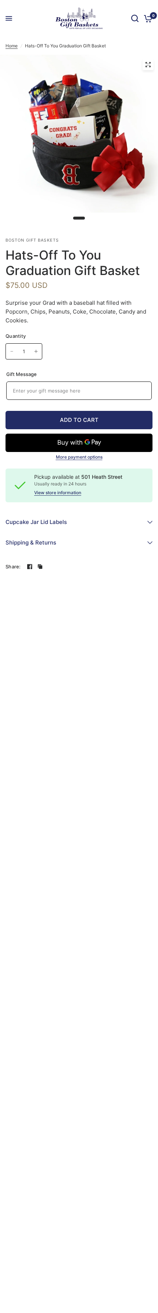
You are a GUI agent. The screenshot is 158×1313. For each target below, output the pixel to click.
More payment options (79, 457)
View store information (57, 493)
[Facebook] (29, 566)
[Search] (135, 18)
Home (12, 45)
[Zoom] (148, 64)
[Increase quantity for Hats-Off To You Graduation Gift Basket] (36, 351)
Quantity (16, 336)
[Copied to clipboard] (40, 566)
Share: (13, 566)
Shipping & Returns (31, 542)
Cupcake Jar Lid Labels (36, 521)
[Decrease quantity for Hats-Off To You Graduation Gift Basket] (12, 351)
